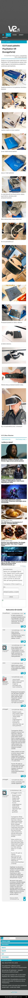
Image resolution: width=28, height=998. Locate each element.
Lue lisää (19, 996)
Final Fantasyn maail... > (21, 439)
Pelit (8, 35)
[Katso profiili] (4, 647)
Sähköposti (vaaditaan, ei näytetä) (11, 592)
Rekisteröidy (5, 944)
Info (3, 954)
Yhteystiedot (5, 957)
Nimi (4, 587)
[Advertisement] (14, 918)
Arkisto (4, 947)
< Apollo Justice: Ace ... (6, 439)
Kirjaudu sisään (6, 941)
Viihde (15, 35)
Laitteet (5, 37)
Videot (21, 35)
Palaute (4, 951)
